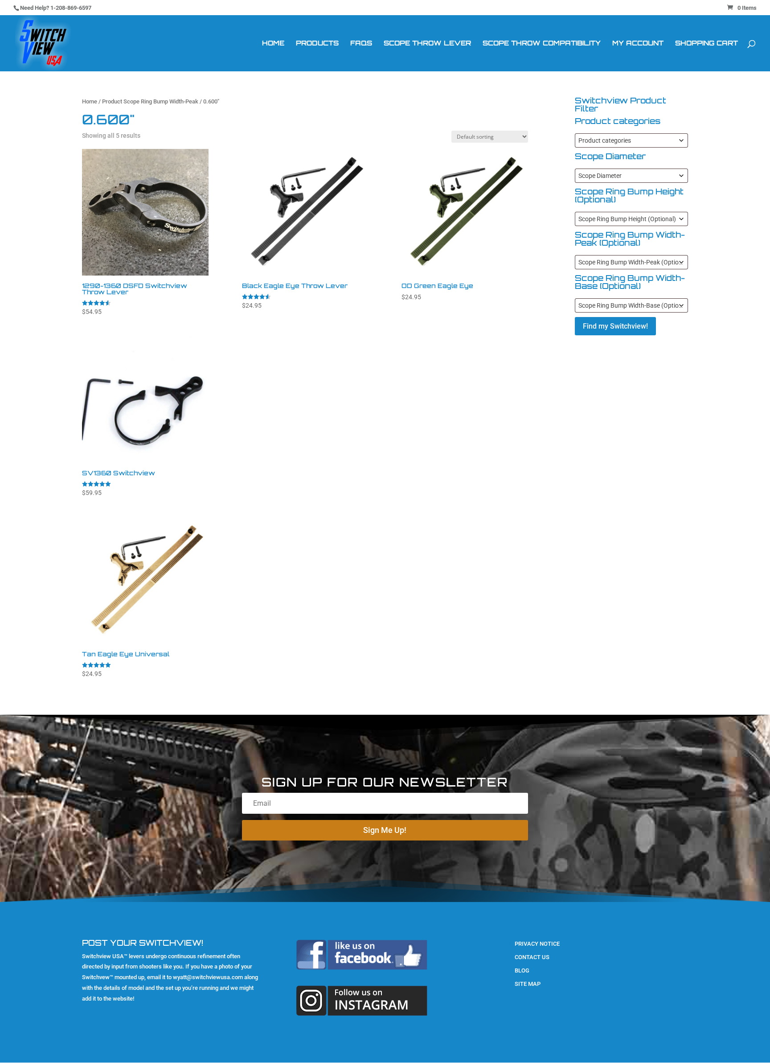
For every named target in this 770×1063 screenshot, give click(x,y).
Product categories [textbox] (604, 140)
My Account (638, 43)
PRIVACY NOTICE (537, 943)
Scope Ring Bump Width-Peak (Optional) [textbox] (633, 262)
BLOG (522, 970)
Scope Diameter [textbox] (600, 175)
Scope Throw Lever (427, 43)
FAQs (361, 43)
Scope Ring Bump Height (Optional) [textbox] (627, 218)
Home (273, 43)
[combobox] (631, 140)
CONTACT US (532, 957)
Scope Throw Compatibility (542, 43)
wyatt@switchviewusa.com (208, 977)
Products (317, 43)
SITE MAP (528, 984)
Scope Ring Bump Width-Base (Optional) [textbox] (633, 305)
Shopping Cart (706, 43)
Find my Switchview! (615, 326)
